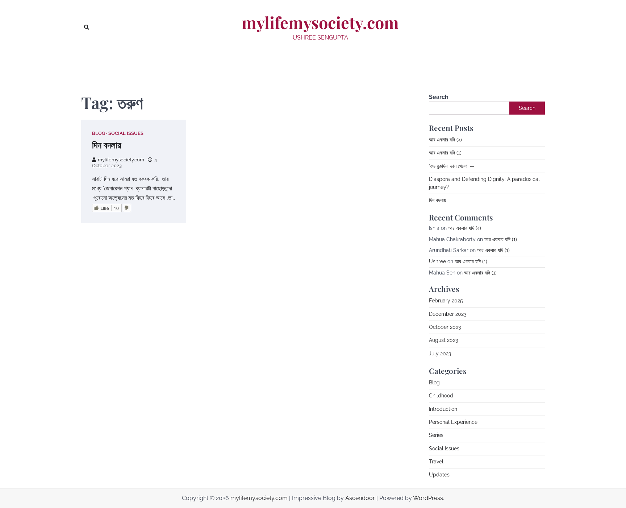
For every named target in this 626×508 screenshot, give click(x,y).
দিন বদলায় (106, 144)
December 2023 (447, 314)
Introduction (443, 409)
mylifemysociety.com (320, 22)
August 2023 (443, 340)
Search (438, 97)
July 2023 (440, 353)
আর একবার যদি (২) (445, 140)
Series (436, 435)
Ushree (437, 261)
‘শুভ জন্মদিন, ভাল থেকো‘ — (452, 166)
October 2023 (445, 327)
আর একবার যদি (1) (445, 153)
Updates (439, 475)
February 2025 (446, 300)
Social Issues (125, 133)
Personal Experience (453, 422)
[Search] (86, 27)
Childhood (441, 395)
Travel (436, 461)
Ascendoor (360, 498)
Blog (98, 133)
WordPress (428, 498)
